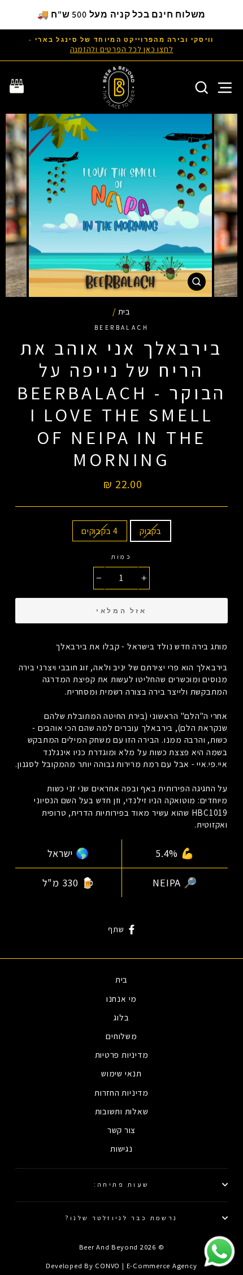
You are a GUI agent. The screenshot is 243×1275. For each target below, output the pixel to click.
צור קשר (121, 1129)
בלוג (121, 1017)
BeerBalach (121, 327)
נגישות (121, 1148)
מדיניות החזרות (121, 1092)
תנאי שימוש (121, 1073)
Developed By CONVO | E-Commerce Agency (121, 1265)
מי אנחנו (121, 998)
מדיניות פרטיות (122, 1054)
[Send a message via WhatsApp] (219, 1251)
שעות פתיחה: (122, 1184)
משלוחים (121, 1035)
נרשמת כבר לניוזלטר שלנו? (121, 1217)
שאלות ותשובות (122, 1111)
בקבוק (151, 530)
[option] (121, 45)
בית (124, 311)
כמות (121, 556)
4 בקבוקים (99, 530)
